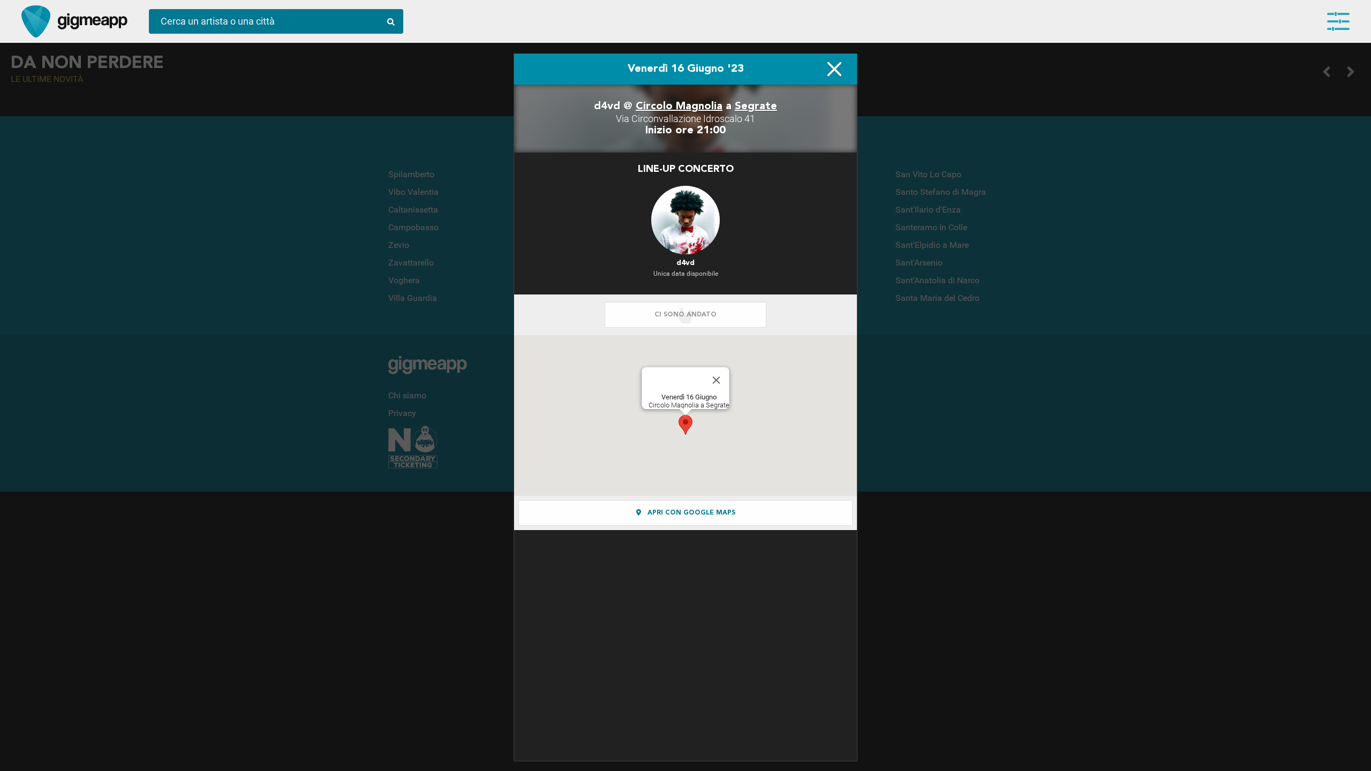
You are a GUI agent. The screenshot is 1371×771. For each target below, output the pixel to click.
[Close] (716, 380)
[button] (685, 425)
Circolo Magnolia (679, 106)
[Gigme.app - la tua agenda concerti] (35, 21)
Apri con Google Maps (690, 513)
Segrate (756, 106)
